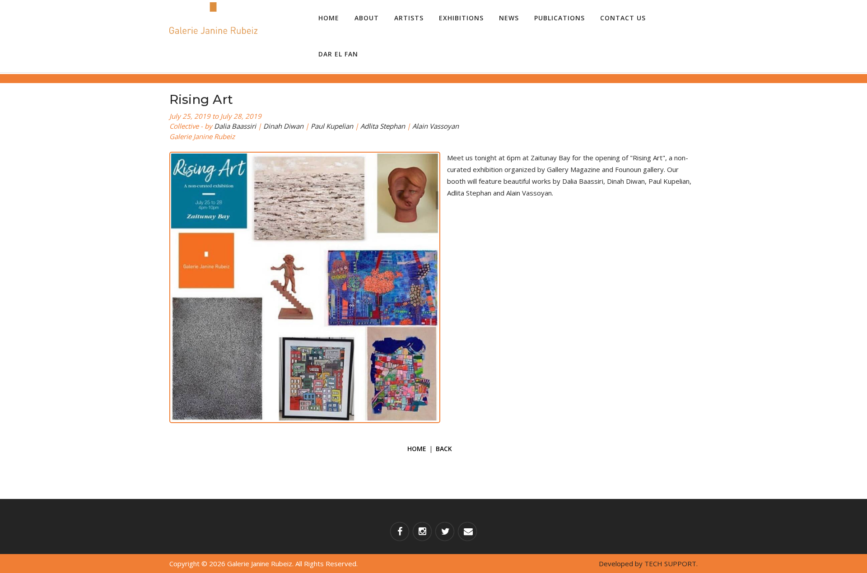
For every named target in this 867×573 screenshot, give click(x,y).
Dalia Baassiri (235, 125)
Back (444, 448)
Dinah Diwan (283, 125)
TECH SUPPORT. (671, 563)
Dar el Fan (338, 54)
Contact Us (623, 18)
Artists (409, 18)
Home (328, 18)
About (366, 18)
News (509, 18)
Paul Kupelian (332, 125)
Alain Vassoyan (435, 125)
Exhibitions (461, 18)
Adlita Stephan (382, 125)
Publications (559, 18)
